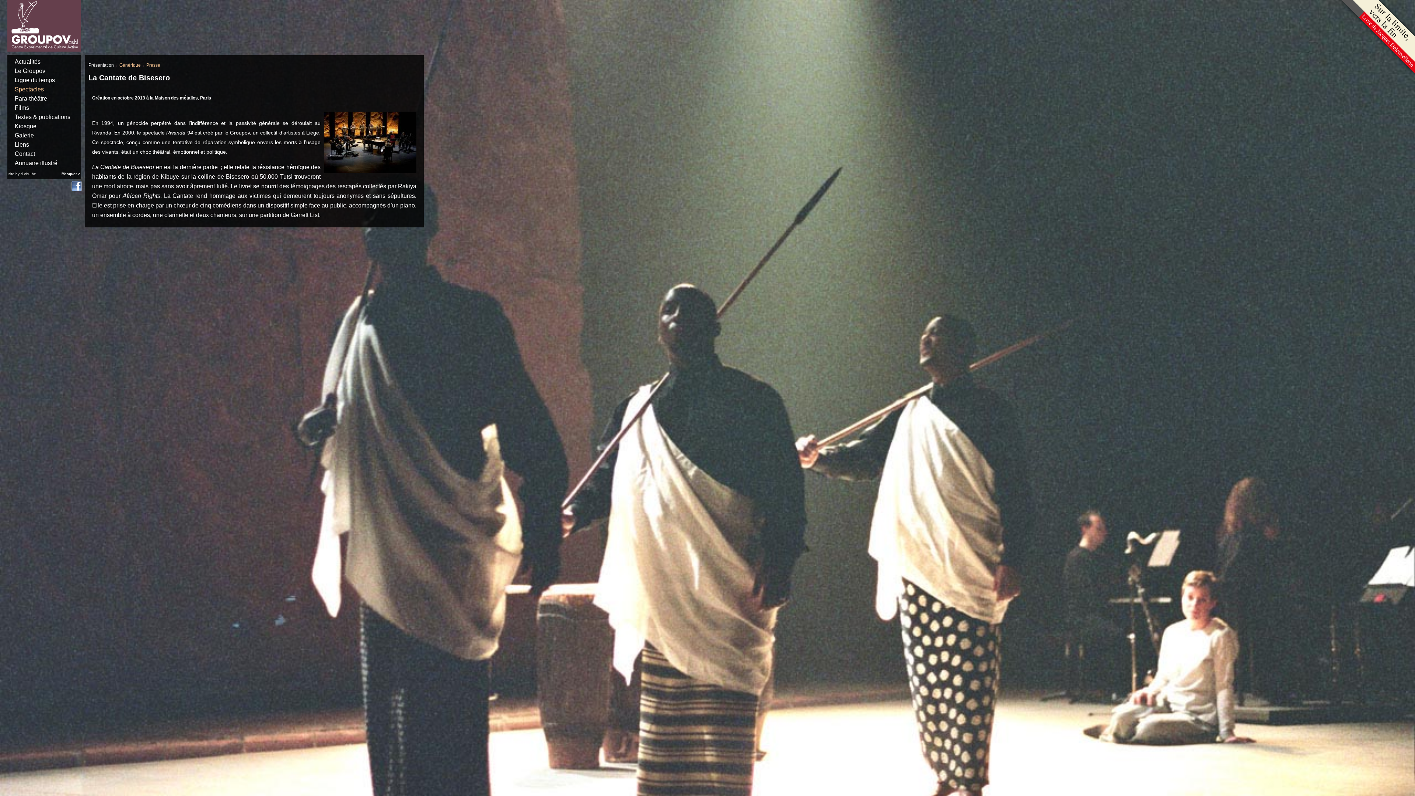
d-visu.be (28, 174)
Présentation (101, 65)
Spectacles (29, 89)
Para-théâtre (31, 98)
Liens (22, 145)
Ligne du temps (35, 80)
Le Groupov (30, 71)
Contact (25, 154)
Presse (153, 65)
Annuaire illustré (36, 163)
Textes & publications (42, 117)
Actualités (28, 62)
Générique (130, 65)
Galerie (24, 135)
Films (22, 108)
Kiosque (25, 126)
